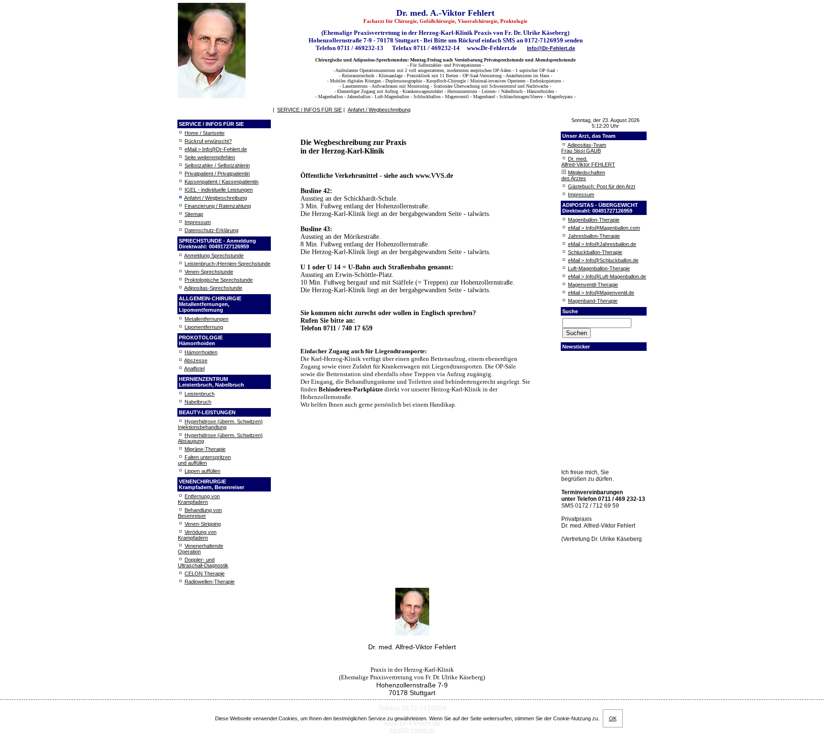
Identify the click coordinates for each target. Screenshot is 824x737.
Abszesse (195, 360)
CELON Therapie (205, 573)
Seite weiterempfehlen (210, 157)
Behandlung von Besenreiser (200, 513)
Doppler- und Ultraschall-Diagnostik (203, 562)
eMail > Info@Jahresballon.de (602, 244)
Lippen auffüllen (202, 471)
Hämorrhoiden (201, 352)
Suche (570, 311)
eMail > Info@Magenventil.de (601, 293)
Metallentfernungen (206, 319)
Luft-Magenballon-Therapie (599, 268)
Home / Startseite (205, 133)
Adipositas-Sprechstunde (213, 288)
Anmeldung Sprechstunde (214, 255)
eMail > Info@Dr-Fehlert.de (216, 149)
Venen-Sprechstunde (209, 272)
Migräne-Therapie (205, 449)
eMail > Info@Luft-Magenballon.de (607, 276)
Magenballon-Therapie (593, 220)
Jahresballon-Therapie (594, 236)
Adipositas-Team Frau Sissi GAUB (583, 148)
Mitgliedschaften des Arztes (583, 175)
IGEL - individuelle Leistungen (219, 190)
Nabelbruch (198, 402)
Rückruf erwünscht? (208, 141)
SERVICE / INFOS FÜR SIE (309, 110)
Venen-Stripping (203, 524)
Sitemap (194, 214)
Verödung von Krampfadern (197, 535)
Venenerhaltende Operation (200, 548)
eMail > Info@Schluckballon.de (603, 260)
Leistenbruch (200, 394)
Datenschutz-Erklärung (211, 230)
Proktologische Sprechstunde (219, 280)
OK (613, 718)
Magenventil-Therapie (593, 284)
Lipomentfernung (204, 327)
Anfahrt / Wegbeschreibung (215, 198)
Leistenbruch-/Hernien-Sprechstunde (227, 263)
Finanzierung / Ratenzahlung (218, 206)
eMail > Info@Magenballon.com (604, 228)
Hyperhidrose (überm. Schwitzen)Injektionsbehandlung (220, 424)
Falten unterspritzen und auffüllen (204, 460)
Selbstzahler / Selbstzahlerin (217, 165)
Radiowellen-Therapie (210, 581)
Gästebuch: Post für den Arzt (601, 186)
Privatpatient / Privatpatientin (217, 173)
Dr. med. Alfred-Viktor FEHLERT (588, 161)
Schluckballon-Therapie (595, 252)
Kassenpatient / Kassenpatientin (221, 181)
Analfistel (194, 368)
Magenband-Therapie (593, 301)
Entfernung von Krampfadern (199, 499)
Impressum (198, 222)
